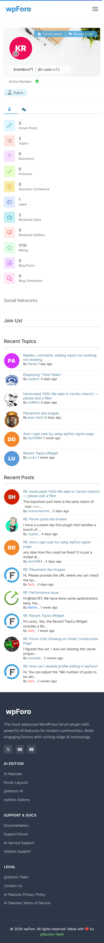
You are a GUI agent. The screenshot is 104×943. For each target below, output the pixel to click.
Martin (32, 607)
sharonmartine (39, 511)
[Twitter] (8, 749)
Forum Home (52, 34)
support (34, 379)
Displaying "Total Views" (42, 374)
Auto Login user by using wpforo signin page (58, 434)
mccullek (34, 658)
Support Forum (16, 834)
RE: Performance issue (41, 592)
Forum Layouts (16, 782)
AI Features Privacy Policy (24, 894)
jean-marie (36, 417)
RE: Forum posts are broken (45, 519)
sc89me (34, 402)
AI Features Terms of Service (27, 903)
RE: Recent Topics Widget (43, 615)
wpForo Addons (17, 800)
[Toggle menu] (95, 9)
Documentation (16, 825)
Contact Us (13, 886)
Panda (32, 364)
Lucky (32, 457)
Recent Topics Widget (40, 453)
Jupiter (33, 534)
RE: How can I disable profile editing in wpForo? (60, 666)
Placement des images (41, 413)
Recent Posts (83, 34)
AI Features (13, 774)
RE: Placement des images (44, 569)
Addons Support (17, 851)
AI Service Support (19, 843)
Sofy (31, 584)
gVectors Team (16, 877)
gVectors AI (13, 791)
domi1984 (35, 438)
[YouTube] (19, 749)
